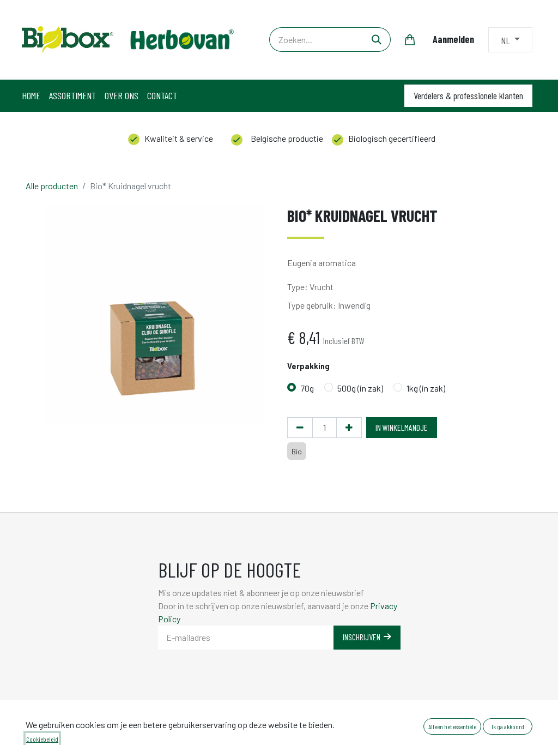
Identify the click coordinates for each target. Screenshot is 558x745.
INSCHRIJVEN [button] (363, 637)
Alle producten (52, 186)
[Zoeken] (377, 39)
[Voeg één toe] (349, 427)
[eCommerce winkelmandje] (410, 40)
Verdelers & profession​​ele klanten (468, 95)
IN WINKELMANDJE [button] (401, 427)
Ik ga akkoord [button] (508, 726)
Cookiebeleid (42, 739)
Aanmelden (453, 39)
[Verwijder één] (300, 427)
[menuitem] (31, 95)
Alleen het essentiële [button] (452, 726)
